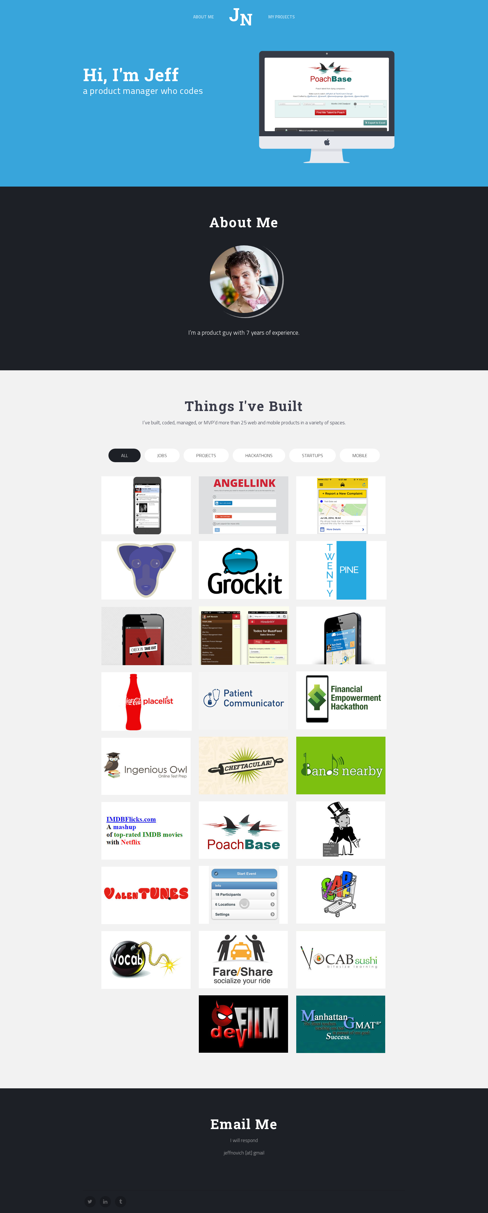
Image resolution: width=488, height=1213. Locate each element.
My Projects (281, 17)
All (124, 455)
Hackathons (259, 455)
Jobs (162, 455)
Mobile (359, 455)
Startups (312, 455)
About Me (203, 17)
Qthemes (396, 1201)
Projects (206, 455)
